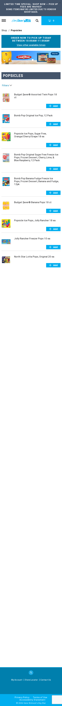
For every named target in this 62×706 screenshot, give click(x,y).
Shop (4, 30)
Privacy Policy (22, 697)
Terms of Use (40, 697)
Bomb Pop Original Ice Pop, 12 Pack (33, 115)
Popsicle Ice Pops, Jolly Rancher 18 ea (35, 220)
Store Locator (31, 680)
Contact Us (45, 680)
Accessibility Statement (32, 700)
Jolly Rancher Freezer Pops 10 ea (32, 238)
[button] (31, 57)
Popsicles (16, 30)
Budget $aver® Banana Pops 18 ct (32, 202)
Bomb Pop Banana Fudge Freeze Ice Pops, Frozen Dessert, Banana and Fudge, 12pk (36, 181)
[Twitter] (31, 672)
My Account (16, 680)
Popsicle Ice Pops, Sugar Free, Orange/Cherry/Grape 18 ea (30, 135)
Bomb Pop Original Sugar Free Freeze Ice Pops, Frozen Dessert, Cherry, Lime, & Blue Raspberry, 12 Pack (36, 157)
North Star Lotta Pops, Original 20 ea (34, 256)
